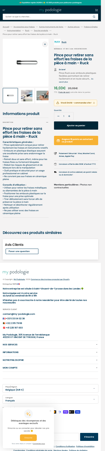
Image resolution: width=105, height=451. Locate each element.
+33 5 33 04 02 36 (15, 316)
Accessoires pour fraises (24, 27)
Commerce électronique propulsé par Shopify (50, 277)
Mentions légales (60, 448)
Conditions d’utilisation (65, 444)
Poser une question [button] (19, 248)
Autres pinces (74, 27)
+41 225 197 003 (14, 325)
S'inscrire (89, 434)
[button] (4, 10)
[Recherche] (94, 17)
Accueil (6, 27)
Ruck (27, 30)
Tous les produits (41, 30)
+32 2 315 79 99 (14, 320)
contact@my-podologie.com (19, 311)
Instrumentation (14, 30)
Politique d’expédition (85, 444)
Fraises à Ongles (91, 27)
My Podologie (19, 277)
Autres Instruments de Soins (51, 27)
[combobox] (50, 17)
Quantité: (58, 110)
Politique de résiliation (78, 448)
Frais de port (64, 92)
